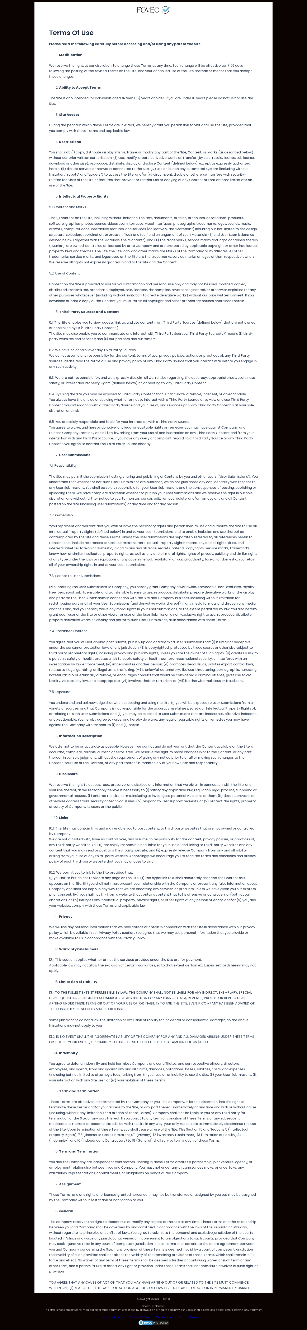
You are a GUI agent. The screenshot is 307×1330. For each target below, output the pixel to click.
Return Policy (188, 1317)
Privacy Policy (112, 1317)
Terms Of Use (139, 1317)
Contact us (164, 1317)
